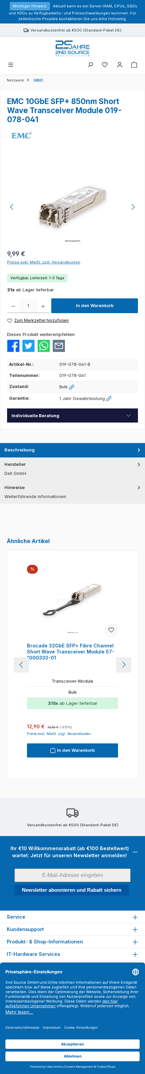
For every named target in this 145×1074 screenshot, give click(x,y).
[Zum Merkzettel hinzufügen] (111, 631)
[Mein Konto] (119, 65)
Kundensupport (25, 929)
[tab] (72, 450)
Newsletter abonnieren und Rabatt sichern (71, 890)
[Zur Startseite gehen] (72, 48)
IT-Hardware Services (33, 954)
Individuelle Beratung (35, 415)
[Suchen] (90, 65)
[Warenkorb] (134, 65)
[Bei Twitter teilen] (28, 345)
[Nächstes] (133, 207)
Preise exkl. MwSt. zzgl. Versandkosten (43, 262)
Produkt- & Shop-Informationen (45, 941)
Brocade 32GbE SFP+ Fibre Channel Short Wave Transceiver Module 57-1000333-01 (70, 651)
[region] (72, 207)
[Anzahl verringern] (13, 305)
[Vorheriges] (12, 207)
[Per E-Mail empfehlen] (58, 345)
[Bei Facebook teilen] (13, 345)
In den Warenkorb (95, 305)
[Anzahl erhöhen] (43, 305)
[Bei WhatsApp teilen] (43, 345)
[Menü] (10, 65)
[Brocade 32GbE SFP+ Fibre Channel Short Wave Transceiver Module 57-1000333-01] (72, 602)
